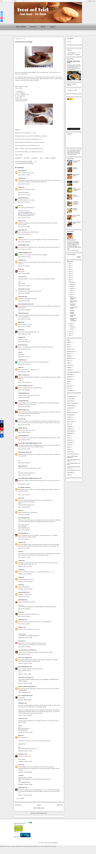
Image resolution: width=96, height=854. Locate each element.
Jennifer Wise (21, 787)
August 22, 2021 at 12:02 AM (25, 715)
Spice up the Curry (22, 289)
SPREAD (69, 449)
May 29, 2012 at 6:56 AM (24, 432)
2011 (70, 331)
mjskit (19, 237)
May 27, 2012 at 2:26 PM (24, 390)
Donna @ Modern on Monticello (26, 686)
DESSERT (69, 376)
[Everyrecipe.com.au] (19, 823)
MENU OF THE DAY (71, 412)
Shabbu (20, 187)
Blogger (55, 842)
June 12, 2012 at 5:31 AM (24, 557)
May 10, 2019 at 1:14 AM (24, 654)
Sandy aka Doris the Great (24, 304)
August (71, 290)
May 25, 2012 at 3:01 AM (24, 202)
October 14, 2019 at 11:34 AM (25, 683)
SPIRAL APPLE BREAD (73, 298)
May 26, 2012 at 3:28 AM (24, 356)
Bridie (19, 735)
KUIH (68, 410)
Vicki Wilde (21, 360)
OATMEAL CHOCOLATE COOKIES (76, 203)
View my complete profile (72, 250)
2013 (70, 279)
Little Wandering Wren (23, 666)
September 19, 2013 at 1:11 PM (25, 637)
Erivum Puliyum (25, 210)
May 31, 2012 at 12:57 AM (24, 475)
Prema (19, 577)
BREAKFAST (25, 163)
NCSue (20, 764)
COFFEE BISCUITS (75, 168)
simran (20, 329)
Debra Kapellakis (22, 435)
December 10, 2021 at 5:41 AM (25, 732)
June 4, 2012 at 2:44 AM (23, 548)
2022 (70, 263)
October (72, 286)
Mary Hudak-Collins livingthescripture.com (28, 443)
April (71, 323)
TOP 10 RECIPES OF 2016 (73, 470)
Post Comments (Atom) (42, 813)
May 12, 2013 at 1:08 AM (24, 624)
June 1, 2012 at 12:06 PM (24, 514)
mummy (20, 560)
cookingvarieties (22, 400)
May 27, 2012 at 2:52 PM (24, 397)
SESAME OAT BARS (73, 316)
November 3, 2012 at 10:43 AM (25, 589)
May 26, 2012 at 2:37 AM (24, 349)
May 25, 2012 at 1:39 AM (24, 174)
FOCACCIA (72, 310)
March (71, 325)
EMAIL (47, 158)
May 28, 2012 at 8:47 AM (24, 406)
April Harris (21, 703)
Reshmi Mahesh (22, 198)
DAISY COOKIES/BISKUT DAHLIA (77, 189)
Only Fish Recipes (22, 393)
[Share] (1, 20)
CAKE (68, 360)
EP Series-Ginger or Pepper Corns (26, 215)
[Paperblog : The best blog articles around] (29, 823)
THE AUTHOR (21, 27)
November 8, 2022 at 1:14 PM (25, 761)
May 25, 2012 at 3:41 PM (24, 285)
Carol (19, 775)
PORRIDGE (69, 426)
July (71, 292)
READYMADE (70, 433)
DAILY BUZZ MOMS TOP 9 (73, 372)
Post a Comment (20, 798)
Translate (77, 54)
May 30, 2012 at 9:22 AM (24, 462)
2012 (70, 281)
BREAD (68, 353)
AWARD (69, 342)
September (72, 288)
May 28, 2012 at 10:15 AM (24, 415)
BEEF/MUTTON (70, 351)
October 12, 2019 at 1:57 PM (24, 674)
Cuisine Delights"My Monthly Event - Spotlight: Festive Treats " (28, 634)
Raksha (20, 322)
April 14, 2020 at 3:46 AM (24, 692)
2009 (70, 335)
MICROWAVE (70, 414)
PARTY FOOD (70, 421)
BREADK (69, 356)
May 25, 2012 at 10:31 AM (24, 241)
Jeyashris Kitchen (22, 245)
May (71, 296)
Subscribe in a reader (72, 90)
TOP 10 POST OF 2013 (72, 454)
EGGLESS (31, 163)
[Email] (2, 432)
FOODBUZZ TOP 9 (71, 396)
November (72, 284)
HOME (43, 27)
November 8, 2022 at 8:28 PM (25, 772)
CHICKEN (69, 365)
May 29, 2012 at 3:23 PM (24, 439)
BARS (68, 346)
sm (19, 352)
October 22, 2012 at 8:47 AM (24, 566)
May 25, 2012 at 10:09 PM (24, 310)
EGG (68, 383)
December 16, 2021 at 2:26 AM (25, 750)
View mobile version (39, 808)
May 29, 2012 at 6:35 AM (24, 424)
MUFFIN (69, 417)
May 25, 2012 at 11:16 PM (24, 319)
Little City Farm (22, 313)
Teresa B (20, 641)
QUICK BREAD (70, 431)
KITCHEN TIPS (70, 408)
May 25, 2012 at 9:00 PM (24, 293)
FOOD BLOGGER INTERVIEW (74, 393)
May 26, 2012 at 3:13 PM (24, 371)
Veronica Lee (21, 754)
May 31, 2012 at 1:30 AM (24, 484)
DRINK (68, 381)
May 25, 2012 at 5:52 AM (24, 226)
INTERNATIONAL (71, 405)
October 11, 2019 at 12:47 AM (25, 663)
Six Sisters (20, 419)
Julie (19, 205)
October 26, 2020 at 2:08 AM (24, 700)
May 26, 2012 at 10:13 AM (24, 364)
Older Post (60, 805)
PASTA (68, 424)
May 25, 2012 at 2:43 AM (24, 194)
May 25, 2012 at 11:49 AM (24, 256)
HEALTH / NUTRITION (72, 403)
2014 (70, 277)
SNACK (68, 444)
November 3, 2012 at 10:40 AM (25, 581)
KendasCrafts (21, 428)
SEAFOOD (69, 440)
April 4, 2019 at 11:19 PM (24, 646)
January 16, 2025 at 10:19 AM (25, 795)
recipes (20, 829)
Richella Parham (22, 410)
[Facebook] (1, 12)
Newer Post (18, 805)
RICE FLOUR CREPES (73, 305)
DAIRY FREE (70, 374)
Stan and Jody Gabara (23, 452)
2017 (70, 271)
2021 (70, 265)
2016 (70, 273)
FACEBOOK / (18, 158)
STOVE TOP (70, 451)
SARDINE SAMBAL (72, 313)
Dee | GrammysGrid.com (24, 695)
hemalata (20, 337)
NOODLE (69, 419)
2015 (70, 275)
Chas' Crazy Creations (23, 657)
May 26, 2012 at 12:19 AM (24, 334)
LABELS (52, 27)
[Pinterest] (1, 17)
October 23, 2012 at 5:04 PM (24, 574)
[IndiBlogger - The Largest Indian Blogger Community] (25, 836)
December (72, 282)
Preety (19, 612)
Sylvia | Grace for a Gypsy (24, 677)
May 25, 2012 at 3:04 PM (24, 273)
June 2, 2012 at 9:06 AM (23, 539)
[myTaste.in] (17, 836)
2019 (70, 267)
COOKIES (69, 369)
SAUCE (68, 437)
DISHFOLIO (69, 379)
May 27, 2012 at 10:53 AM (24, 382)
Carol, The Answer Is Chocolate (26, 650)
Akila (19, 367)
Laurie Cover (21, 718)
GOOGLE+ (53, 158)
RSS (41, 158)
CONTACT (33, 27)
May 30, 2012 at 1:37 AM (24, 449)
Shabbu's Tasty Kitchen (23, 192)
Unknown (20, 178)
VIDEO (68, 474)
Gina (19, 551)
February (72, 327)
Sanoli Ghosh (21, 599)
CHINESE (69, 367)
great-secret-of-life (22, 592)
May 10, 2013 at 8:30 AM (24, 616)
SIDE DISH (69, 442)
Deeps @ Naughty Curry (24, 385)
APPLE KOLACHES (75, 195)
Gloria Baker (21, 230)
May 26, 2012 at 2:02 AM (24, 341)
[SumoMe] (2, 436)
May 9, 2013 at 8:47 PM (23, 596)
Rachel (20, 498)
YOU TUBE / (26, 158)
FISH (68, 388)
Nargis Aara (21, 619)
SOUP (68, 447)
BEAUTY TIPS (70, 349)
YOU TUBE (34, 158)
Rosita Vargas (21, 345)
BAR (20, 163)
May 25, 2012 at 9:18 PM (24, 300)
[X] (2, 425)
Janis (19, 510)
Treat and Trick (22, 533)
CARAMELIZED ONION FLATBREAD (73, 319)
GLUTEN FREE (70, 398)
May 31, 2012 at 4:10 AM (24, 494)
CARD (68, 363)
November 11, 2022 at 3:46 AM (25, 784)
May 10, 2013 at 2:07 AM (24, 608)
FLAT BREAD (70, 390)
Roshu (19, 269)
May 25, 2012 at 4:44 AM (24, 217)
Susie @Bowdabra (22, 518)
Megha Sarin (21, 466)
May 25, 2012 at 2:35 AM (24, 184)
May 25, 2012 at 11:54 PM (24, 326)
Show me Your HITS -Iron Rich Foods (27, 214)
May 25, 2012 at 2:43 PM (24, 266)
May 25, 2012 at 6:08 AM (24, 234)
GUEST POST (70, 401)
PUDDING (69, 428)
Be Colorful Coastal (23, 487)
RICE (68, 435)
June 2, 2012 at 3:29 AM (23, 530)
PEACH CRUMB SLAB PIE (76, 161)
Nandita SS (21, 260)
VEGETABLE (70, 472)
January (72, 328)
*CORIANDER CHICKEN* (76, 182)
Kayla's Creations (22, 375)
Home (39, 805)
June (71, 294)
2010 (70, 333)
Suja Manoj (21, 170)
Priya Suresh (21, 296)
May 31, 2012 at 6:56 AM (24, 507)
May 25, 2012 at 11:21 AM (24, 249)
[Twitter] (1, 15)
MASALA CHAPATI (75, 209)
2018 (70, 269)
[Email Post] (35, 161)
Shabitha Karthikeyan (23, 252)
